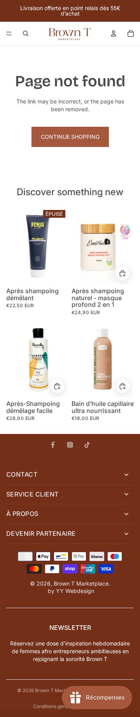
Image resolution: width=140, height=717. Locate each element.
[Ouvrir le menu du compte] (113, 33)
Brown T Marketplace (81, 583)
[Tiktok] (87, 444)
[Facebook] (52, 444)
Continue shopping (70, 136)
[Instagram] (70, 444)
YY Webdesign (75, 591)
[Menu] (9, 33)
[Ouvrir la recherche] (25, 33)
